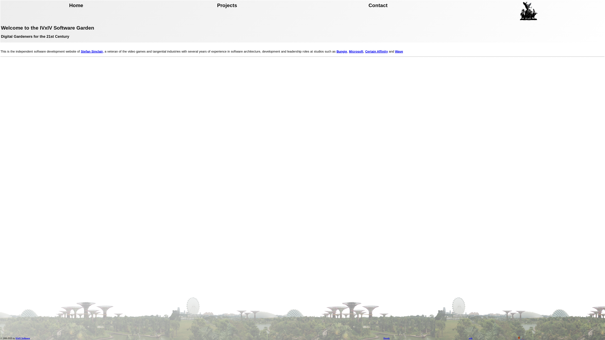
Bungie (342, 51)
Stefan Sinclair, (92, 51)
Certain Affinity (376, 51)
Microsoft (356, 51)
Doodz (386, 338)
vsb (470, 338)
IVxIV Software (23, 338)
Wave (399, 51)
